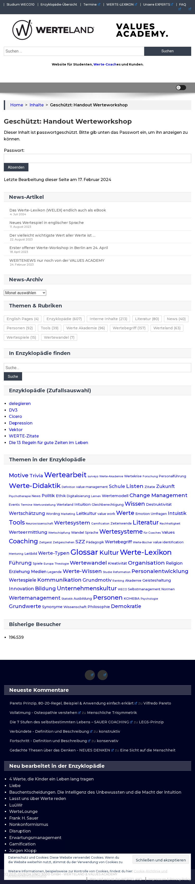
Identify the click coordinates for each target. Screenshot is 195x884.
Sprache (91, 532)
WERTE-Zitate (24, 436)
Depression (20, 423)
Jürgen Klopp (23, 850)
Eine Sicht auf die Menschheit (147, 750)
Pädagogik (95, 542)
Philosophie (99, 606)
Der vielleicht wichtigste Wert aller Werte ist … (52, 235)
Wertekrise (133, 476)
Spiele (38, 563)
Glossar (84, 552)
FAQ (182, 4)
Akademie (133, 580)
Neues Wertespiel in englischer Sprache (46, 222)
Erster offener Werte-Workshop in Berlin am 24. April (58, 247)
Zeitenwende (121, 523)
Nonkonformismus (28, 824)
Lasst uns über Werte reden (37, 798)
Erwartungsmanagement (35, 837)
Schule (117, 486)
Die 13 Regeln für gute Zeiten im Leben (48, 442)
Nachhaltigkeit (170, 523)
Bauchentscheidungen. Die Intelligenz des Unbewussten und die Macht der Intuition (95, 792)
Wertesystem (72, 523)
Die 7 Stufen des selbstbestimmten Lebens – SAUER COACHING (69, 722)
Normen (168, 589)
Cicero (15, 416)
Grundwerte (25, 606)
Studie (107, 572)
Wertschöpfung (59, 532)
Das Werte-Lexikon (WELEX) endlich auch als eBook (57, 210)
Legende (54, 572)
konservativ (107, 741)
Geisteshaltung (156, 580)
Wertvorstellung (44, 504)
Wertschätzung (27, 513)
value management (92, 487)
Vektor (16, 429)
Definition (68, 487)
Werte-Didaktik (35, 486)
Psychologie (149, 598)
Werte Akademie (85, 328)
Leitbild (30, 553)
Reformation (122, 572)
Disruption (20, 831)
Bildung (45, 588)
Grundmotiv (97, 580)
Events (14, 504)
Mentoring (16, 553)
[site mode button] (181, 87)
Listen (134, 486)
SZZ (80, 542)
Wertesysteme (121, 531)
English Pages (23, 319)
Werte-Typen (54, 553)
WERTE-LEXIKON (120, 4)
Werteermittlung (28, 532)
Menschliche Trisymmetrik (112, 712)
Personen (20, 328)
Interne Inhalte (108, 319)
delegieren (20, 403)
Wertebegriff (129, 328)
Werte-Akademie (111, 476)
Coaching (23, 541)
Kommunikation (59, 580)
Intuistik (177, 513)
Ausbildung (83, 598)
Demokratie (126, 606)
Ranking (118, 580)
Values (168, 532)
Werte (125, 512)
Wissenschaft (75, 607)
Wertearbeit (65, 475)
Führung (20, 563)
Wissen (135, 503)
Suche (13, 376)
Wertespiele (21, 337)
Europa (49, 563)
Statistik (67, 598)
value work (106, 514)
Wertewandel (59, 337)
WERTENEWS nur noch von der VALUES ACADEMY (56, 260)
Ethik (61, 496)
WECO (122, 589)
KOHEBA (132, 598)
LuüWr (16, 805)
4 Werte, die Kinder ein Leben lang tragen (51, 779)
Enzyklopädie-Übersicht (59, 4)
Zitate (149, 487)
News (176, 319)
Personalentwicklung (160, 571)
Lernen (96, 496)
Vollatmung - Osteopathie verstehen (43, 712)
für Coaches (152, 532)
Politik (48, 495)
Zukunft (165, 486)
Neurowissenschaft (39, 523)
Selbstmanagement (144, 589)
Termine (90, 4)
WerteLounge (23, 811)
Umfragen (159, 514)
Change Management (158, 495)
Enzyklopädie (64, 319)
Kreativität (117, 563)
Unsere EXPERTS (156, 4)
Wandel (77, 532)
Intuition (82, 504)
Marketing (68, 514)
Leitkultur (86, 513)
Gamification (100, 523)
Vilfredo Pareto (157, 703)
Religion (174, 563)
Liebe (15, 785)
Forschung (150, 476)
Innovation (21, 588)
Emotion (142, 514)
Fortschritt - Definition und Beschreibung (48, 741)
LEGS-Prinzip (151, 722)
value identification (168, 542)
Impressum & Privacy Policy (170, 879)
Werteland (167, 328)
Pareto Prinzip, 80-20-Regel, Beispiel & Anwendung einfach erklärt (72, 703)
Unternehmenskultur (87, 588)
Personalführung (172, 476)
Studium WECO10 (21, 4)
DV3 (13, 410)
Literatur (147, 319)
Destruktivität (159, 504)
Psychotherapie (20, 496)
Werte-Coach (105, 64)
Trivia (36, 475)
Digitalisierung (78, 496)
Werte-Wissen (82, 571)
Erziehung (19, 571)
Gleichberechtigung (108, 504)
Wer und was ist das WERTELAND (116, 879)
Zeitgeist (45, 542)
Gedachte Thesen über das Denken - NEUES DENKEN (60, 750)
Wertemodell (115, 495)
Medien (38, 571)
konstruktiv (109, 731)
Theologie (62, 563)
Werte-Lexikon (146, 552)
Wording (53, 514)
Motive (18, 475)
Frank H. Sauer (23, 818)
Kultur (109, 552)
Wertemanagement (34, 598)
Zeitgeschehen (63, 542)
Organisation (146, 562)
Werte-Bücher (142, 542)
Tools (49, 328)
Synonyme (52, 606)
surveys (93, 476)
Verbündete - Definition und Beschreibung (49, 731)
